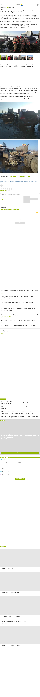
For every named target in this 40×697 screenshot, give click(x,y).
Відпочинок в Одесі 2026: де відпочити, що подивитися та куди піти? (19, 315)
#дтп (29, 181)
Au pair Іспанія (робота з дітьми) (10, 592)
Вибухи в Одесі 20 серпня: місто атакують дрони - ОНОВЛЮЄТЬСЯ (16, 402)
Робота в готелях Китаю (8, 568)
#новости (5, 181)
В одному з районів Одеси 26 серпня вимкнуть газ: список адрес (18, 325)
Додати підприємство (20, 478)
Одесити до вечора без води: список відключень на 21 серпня (19, 417)
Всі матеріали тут (20, 452)
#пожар (36, 181)
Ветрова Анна (5, 185)
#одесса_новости (18, 181)
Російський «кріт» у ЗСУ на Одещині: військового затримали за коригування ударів (18, 309)
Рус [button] (36, 4)
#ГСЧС (1, 182)
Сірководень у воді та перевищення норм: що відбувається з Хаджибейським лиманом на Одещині (17, 303)
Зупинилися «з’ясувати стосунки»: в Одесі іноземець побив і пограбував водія (17, 297)
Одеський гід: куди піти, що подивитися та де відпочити (20, 436)
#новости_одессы (11, 181)
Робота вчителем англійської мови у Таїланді (14, 621)
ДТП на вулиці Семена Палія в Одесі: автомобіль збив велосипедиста (19, 320)
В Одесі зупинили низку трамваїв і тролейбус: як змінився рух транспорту (19, 407)
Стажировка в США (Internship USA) (11, 616)
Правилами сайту (18, 219)
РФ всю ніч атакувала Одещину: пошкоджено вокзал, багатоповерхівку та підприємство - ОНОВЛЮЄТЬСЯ (17, 412)
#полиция (32, 181)
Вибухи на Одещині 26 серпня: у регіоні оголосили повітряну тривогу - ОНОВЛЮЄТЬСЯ (20, 330)
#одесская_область (24, 181)
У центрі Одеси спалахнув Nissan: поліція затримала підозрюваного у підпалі (19, 291)
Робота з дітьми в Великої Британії (11, 645)
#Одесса (1, 181)
